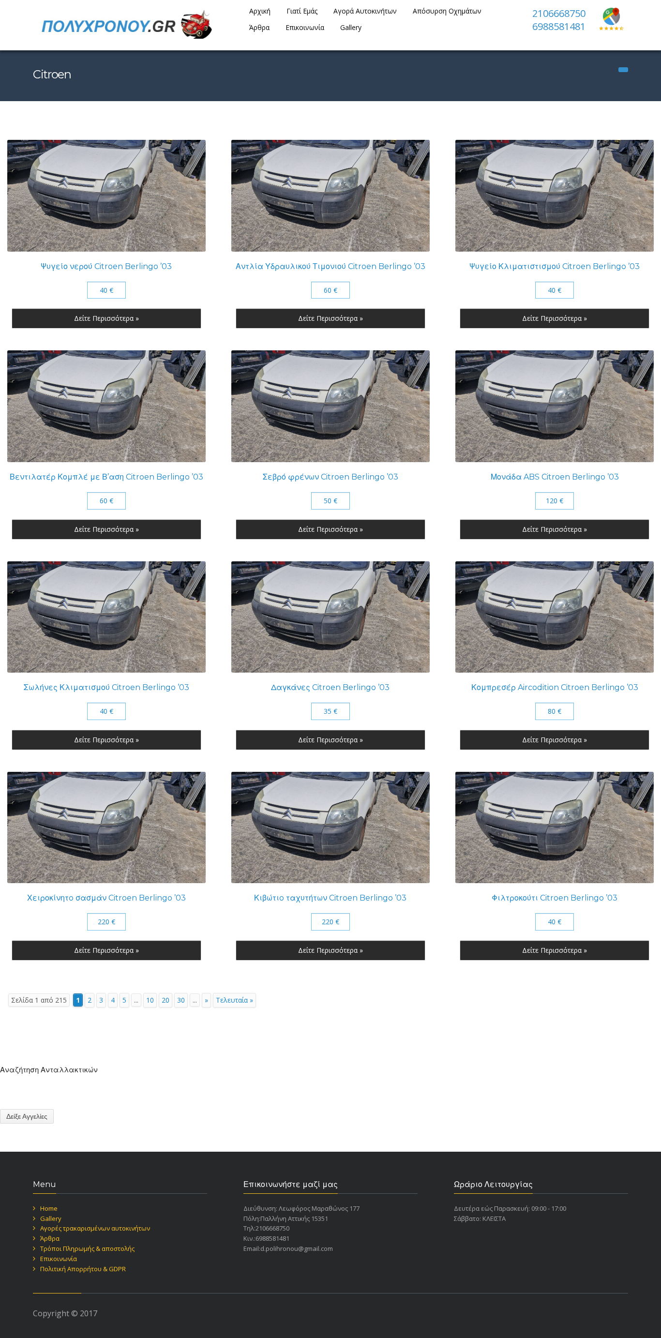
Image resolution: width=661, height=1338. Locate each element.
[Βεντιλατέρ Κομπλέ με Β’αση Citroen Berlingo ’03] (106, 406)
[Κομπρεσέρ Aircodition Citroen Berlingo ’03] (554, 617)
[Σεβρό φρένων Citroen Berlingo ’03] (330, 406)
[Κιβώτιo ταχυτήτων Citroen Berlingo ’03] (330, 828)
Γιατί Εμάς (301, 10)
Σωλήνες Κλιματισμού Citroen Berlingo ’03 (106, 687)
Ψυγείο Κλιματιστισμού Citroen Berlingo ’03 (554, 266)
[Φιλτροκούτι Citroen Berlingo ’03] (554, 828)
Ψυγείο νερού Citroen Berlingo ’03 (106, 266)
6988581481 (559, 26)
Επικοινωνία (304, 27)
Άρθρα (259, 27)
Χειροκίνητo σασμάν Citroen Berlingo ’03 (106, 897)
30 (181, 1000)
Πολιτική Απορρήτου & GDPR (83, 1268)
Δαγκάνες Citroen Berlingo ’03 (330, 687)
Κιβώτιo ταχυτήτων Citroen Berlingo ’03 (330, 897)
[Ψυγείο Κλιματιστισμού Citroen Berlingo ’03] (554, 196)
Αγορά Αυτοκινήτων (365, 10)
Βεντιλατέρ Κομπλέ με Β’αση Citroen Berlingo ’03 (106, 476)
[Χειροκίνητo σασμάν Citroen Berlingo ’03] (106, 828)
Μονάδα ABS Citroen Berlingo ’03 (555, 476)
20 (165, 1000)
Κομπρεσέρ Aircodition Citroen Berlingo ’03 (554, 687)
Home (49, 1208)
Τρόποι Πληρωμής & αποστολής (87, 1248)
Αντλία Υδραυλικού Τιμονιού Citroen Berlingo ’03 (330, 266)
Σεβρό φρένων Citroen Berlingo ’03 (330, 476)
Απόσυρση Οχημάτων (447, 10)
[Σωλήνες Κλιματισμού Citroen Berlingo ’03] (106, 617)
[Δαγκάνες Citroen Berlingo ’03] (330, 617)
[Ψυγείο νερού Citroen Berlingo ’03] (106, 196)
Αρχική (259, 10)
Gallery (350, 27)
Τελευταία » (234, 1000)
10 (150, 1000)
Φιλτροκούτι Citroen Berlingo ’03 (554, 897)
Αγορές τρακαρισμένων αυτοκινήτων (95, 1228)
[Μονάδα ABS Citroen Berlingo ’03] (554, 406)
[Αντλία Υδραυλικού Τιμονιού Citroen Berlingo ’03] (330, 196)
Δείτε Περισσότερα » (106, 318)
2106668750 (559, 13)
